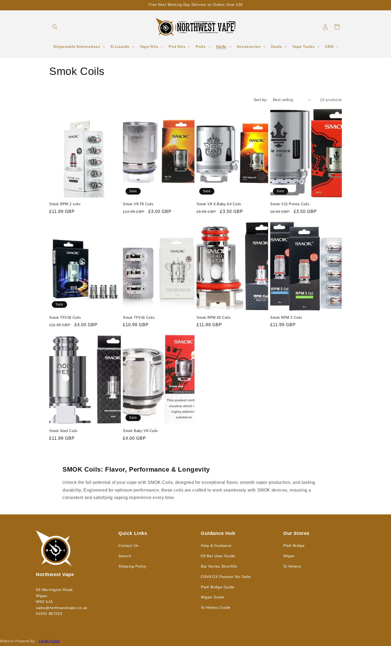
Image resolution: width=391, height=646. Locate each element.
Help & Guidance (216, 545)
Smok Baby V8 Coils (140, 431)
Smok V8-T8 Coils (138, 204)
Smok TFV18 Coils (65, 318)
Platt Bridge (294, 545)
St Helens (292, 566)
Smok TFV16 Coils (139, 318)
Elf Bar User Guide (218, 556)
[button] (55, 27)
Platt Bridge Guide (217, 587)
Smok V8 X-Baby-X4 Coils (219, 204)
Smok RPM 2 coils (65, 204)
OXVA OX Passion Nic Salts (226, 576)
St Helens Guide (216, 607)
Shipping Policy (132, 566)
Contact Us (128, 545)
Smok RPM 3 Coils (286, 318)
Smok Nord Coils (63, 431)
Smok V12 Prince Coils (290, 204)
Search (124, 556)
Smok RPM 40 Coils (214, 318)
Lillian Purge (49, 641)
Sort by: (261, 100)
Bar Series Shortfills (219, 566)
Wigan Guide (212, 597)
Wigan (289, 556)
